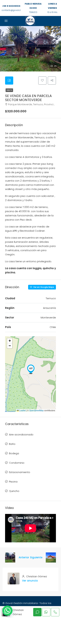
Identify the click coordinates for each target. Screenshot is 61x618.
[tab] (9, 80)
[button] (31, 369)
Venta (9, 90)
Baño (12, 444)
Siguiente (36, 557)
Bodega (14, 453)
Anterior (24, 557)
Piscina (13, 481)
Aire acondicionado (21, 434)
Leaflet (22, 410)
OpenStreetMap (36, 410)
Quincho (14, 491)
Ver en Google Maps (43, 287)
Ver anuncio (30, 580)
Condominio (16, 463)
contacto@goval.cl (11, 10)
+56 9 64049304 (11, 6)
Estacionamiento (19, 472)
